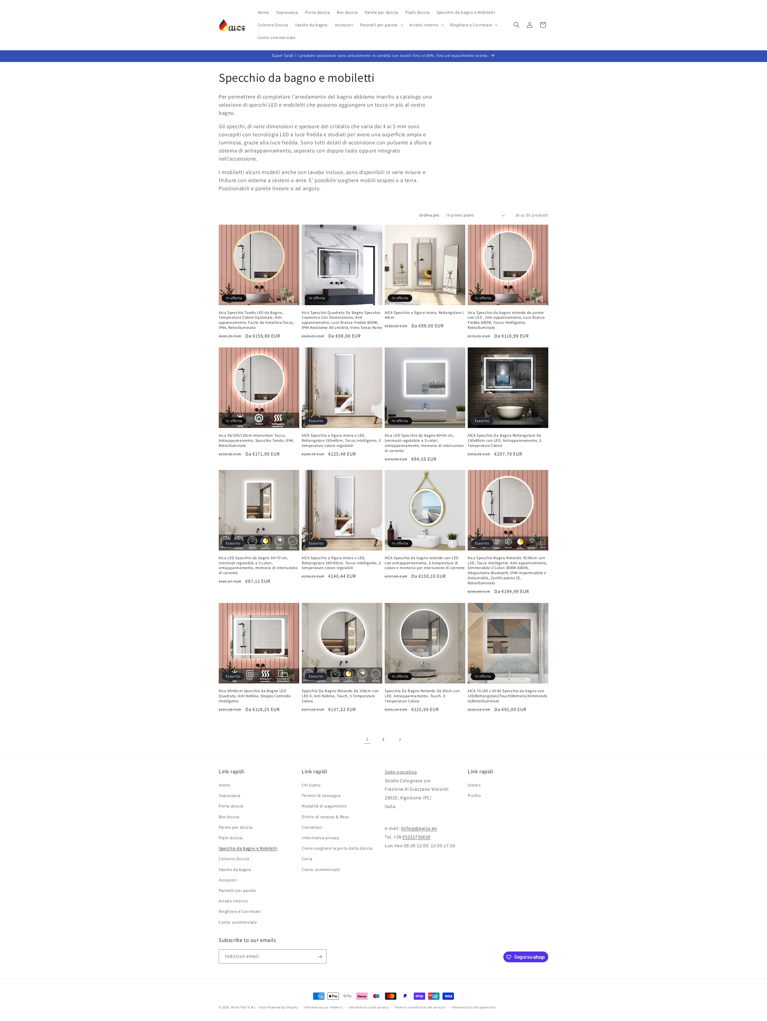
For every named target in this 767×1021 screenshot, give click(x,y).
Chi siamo (311, 785)
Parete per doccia (235, 827)
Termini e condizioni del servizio (420, 1007)
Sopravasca (230, 795)
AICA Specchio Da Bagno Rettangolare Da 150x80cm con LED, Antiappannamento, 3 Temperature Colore (504, 440)
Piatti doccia (231, 838)
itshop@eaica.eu (419, 828)
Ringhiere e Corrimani (240, 911)
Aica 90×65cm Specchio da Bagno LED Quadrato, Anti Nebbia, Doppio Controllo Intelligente (255, 696)
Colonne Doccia (234, 859)
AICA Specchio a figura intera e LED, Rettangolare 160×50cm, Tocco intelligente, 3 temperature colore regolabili (341, 563)
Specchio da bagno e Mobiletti (248, 848)
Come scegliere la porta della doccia (337, 848)
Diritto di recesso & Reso (325, 816)
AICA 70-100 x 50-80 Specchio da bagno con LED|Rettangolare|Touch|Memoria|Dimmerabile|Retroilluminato (507, 696)
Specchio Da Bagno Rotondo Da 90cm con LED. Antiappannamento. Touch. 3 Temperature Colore (422, 696)
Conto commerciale (238, 922)
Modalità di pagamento (324, 806)
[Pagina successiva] (399, 739)
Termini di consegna (321, 795)
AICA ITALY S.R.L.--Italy (249, 1007)
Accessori (228, 880)
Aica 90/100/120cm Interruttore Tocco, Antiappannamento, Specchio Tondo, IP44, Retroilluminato (256, 440)
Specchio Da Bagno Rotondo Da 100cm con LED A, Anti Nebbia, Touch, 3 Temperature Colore (340, 696)
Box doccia (229, 816)
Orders (474, 785)
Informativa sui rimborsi (323, 1007)
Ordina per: (429, 215)
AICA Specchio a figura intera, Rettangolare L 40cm (424, 315)
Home (224, 785)
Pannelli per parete (237, 890)
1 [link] (367, 739)
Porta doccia (231, 806)
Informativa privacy (320, 838)
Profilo (474, 795)
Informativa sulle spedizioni (474, 1007)
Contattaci (312, 827)
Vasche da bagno (235, 869)
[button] (381, 25)
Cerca (307, 859)
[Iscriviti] (319, 957)
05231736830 (416, 837)
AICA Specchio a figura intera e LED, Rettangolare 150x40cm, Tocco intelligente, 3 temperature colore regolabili (341, 440)
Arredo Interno (233, 901)
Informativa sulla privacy (369, 1007)
